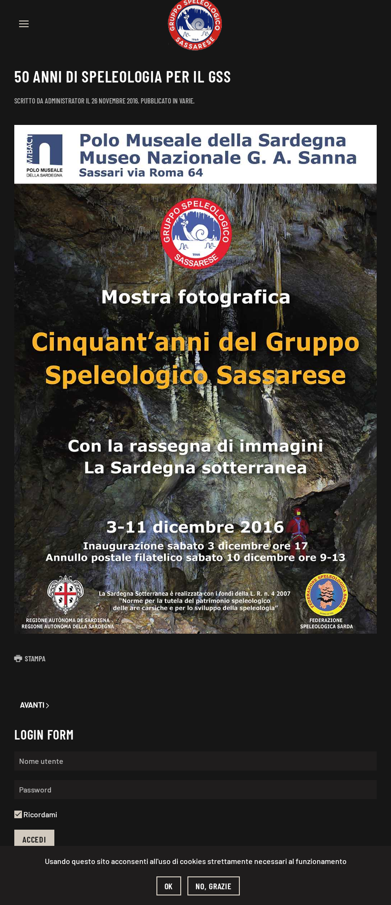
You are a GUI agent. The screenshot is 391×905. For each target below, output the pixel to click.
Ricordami (39, 814)
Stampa (35, 658)
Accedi (34, 839)
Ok (169, 886)
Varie (186, 100)
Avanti (33, 704)
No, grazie (214, 886)
